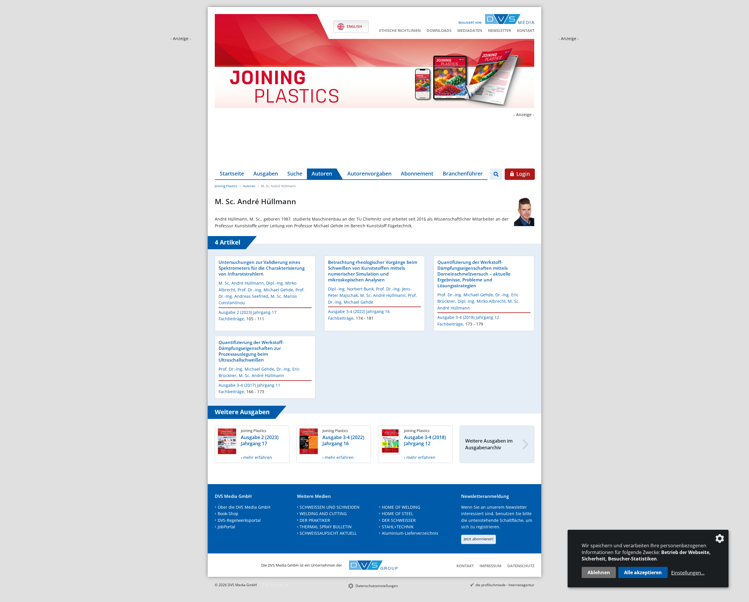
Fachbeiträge (231, 318)
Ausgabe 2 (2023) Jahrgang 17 (247, 312)
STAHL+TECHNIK (398, 526)
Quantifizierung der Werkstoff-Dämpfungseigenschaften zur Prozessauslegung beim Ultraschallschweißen (251, 351)
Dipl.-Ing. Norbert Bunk (351, 289)
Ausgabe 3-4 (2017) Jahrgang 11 (249, 385)
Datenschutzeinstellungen (376, 585)
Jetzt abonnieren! (478, 538)
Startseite (232, 173)
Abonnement (417, 173)
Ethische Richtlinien (400, 30)
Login (522, 173)
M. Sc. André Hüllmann (241, 283)
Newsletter (499, 30)
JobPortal (226, 526)
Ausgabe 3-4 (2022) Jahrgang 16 (359, 311)
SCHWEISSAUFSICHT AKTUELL (328, 533)
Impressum (490, 565)
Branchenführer (463, 173)
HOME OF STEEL (397, 513)
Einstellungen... (688, 573)
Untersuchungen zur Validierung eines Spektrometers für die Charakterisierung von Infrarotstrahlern (262, 268)
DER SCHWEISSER (399, 520)
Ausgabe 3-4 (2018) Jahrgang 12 (468, 317)
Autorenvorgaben (369, 173)
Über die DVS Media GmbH (244, 507)
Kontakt (525, 30)
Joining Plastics (226, 186)
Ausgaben (265, 173)
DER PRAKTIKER (315, 520)
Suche (294, 173)
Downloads (439, 30)
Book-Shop (228, 513)
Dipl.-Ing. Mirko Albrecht (482, 301)
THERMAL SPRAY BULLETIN (326, 526)
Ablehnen (598, 572)
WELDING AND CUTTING (323, 513)
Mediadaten (469, 30)
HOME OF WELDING (401, 507)
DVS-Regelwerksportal (239, 520)
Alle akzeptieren (643, 572)
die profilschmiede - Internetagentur (504, 584)
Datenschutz (520, 565)
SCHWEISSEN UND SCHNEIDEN (330, 507)
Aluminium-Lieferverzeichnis (410, 533)
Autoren (322, 173)
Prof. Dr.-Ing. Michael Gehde (265, 290)
